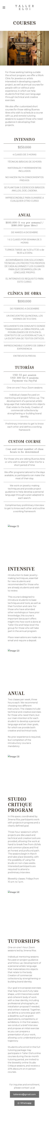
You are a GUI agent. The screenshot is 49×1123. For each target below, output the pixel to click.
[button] (3, 7)
